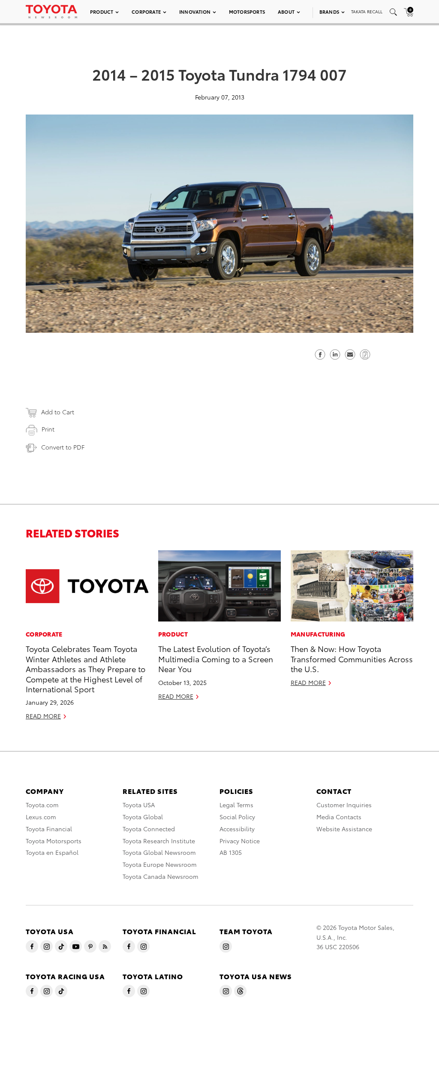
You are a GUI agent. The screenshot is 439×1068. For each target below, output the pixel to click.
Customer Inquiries (344, 804)
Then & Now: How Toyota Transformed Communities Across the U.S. (352, 658)
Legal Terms (236, 804)
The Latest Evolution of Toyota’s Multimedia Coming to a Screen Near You (215, 658)
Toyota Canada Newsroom (160, 876)
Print (48, 429)
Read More (43, 716)
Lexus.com (41, 816)
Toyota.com (42, 804)
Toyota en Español (52, 852)
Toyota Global (143, 816)
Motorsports (247, 11)
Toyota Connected (149, 828)
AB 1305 (231, 852)
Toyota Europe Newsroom (160, 864)
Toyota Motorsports (53, 840)
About (286, 11)
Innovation (194, 11)
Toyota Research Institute (159, 840)
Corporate (146, 11)
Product (101, 11)
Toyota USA (139, 804)
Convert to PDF (62, 447)
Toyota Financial (49, 828)
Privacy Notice (240, 840)
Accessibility (237, 828)
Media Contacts (338, 816)
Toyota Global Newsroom (159, 852)
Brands (329, 11)
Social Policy (237, 816)
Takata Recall (366, 11)
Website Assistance (344, 828)
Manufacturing (318, 634)
